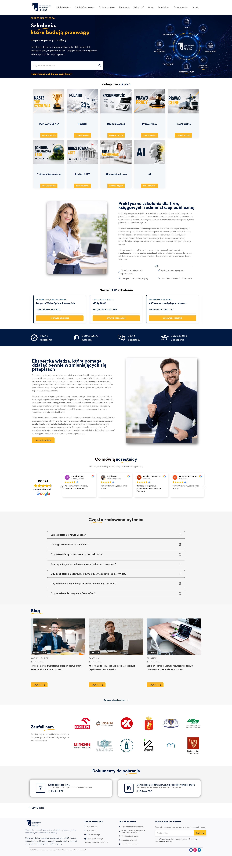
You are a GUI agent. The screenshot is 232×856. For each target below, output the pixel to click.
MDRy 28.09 (99, 303)
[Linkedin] (199, 850)
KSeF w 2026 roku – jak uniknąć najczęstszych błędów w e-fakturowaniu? (112, 667)
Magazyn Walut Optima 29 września (55, 303)
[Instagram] (195, 850)
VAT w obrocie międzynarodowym (167, 303)
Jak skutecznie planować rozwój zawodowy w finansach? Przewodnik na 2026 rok (170, 667)
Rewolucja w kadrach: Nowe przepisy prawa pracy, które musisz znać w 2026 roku (56, 667)
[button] (204, 487)
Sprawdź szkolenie (60, 318)
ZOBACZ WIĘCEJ (49, 135)
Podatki (110, 300)
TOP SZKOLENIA (42, 300)
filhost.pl (83, 850)
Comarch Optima (58, 300)
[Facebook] (191, 850)
